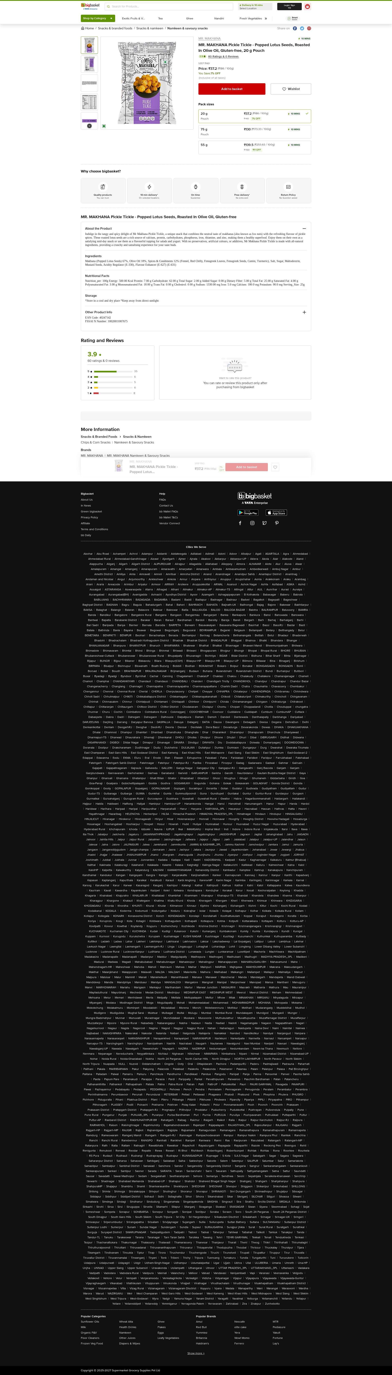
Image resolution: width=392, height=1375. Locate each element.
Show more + (196, 1353)
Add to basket (231, 89)
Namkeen (125, 1332)
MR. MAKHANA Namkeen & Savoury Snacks (138, 456)
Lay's (276, 1343)
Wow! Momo (241, 1338)
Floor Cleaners (90, 1338)
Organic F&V (89, 1332)
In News (86, 505)
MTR (275, 1321)
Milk (83, 1327)
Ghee (161, 1321)
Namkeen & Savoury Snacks (134, 442)
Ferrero (239, 1343)
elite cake (240, 1327)
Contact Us (166, 505)
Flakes (162, 1327)
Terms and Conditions (94, 529)
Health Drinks (127, 1327)
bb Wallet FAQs (168, 511)
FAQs (162, 499)
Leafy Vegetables (168, 1338)
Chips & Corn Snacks (97, 442)
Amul (199, 1321)
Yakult (276, 1332)
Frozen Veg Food (92, 1343)
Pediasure (279, 1327)
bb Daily (86, 535)
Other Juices (127, 1338)
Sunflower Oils (90, 1321)
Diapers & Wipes (129, 1343)
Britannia (201, 1338)
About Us (87, 499)
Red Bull (201, 1327)
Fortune (278, 1338)
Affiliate (85, 523)
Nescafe (239, 1321)
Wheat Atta (126, 1321)
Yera (237, 1332)
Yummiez (201, 1332)
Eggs (161, 1332)
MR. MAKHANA (209, 39)
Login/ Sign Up (289, 6)
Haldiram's (202, 1343)
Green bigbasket (91, 511)
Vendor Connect (169, 523)
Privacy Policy (89, 517)
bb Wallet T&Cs (168, 517)
